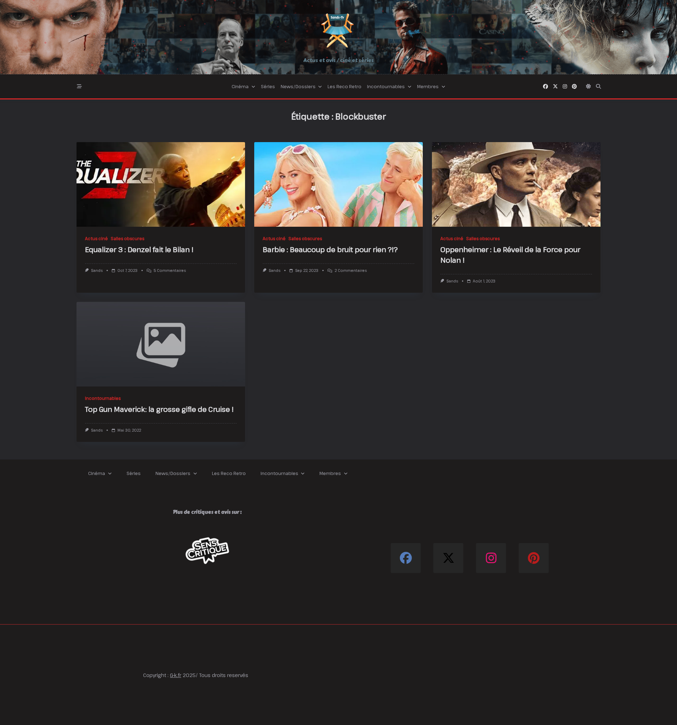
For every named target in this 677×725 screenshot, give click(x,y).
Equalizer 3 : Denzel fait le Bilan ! (139, 249)
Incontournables (386, 86)
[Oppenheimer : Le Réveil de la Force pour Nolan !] (516, 184)
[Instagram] (565, 86)
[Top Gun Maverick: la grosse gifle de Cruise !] (161, 344)
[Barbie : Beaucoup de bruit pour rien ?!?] (338, 184)
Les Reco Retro (344, 86)
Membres (428, 86)
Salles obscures (127, 238)
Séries (268, 86)
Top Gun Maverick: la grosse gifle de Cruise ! (159, 409)
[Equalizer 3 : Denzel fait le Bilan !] (161, 184)
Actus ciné (96, 238)
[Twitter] (555, 86)
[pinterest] (574, 86)
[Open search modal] (598, 86)
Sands (97, 270)
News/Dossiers (298, 86)
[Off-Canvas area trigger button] (79, 86)
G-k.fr (175, 675)
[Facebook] (545, 86)
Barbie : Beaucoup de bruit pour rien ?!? (330, 249)
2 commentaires (351, 270)
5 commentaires (170, 270)
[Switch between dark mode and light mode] (588, 86)
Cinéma (240, 86)
